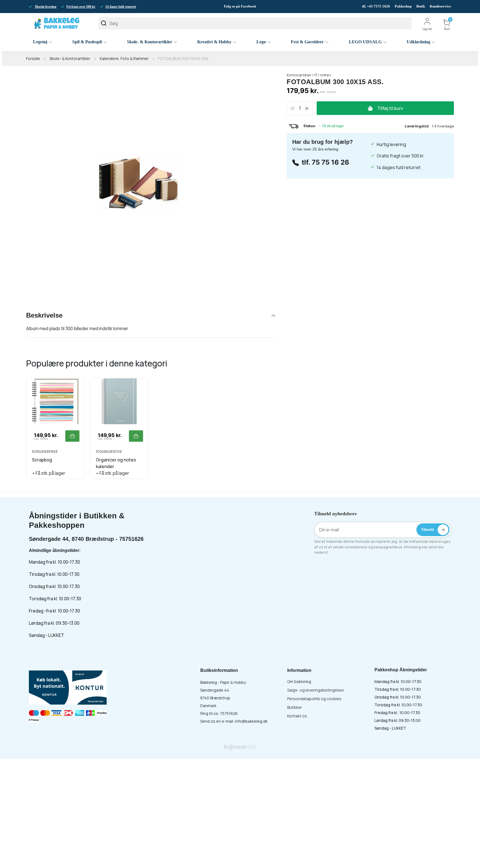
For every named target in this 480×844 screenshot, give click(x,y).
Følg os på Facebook (240, 6)
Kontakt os (297, 716)
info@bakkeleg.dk (251, 721)
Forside (33, 58)
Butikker (294, 707)
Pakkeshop (403, 6)
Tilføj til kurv (390, 108)
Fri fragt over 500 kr (80, 7)
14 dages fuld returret (120, 7)
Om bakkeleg (299, 681)
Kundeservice (440, 6)
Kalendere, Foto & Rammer (124, 58)
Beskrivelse (44, 315)
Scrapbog (42, 460)
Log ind (427, 29)
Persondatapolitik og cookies (314, 698)
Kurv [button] (447, 25)
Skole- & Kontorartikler (69, 58)
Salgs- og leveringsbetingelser (315, 690)
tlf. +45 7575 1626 (376, 6)
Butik (420, 6)
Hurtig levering (45, 7)
